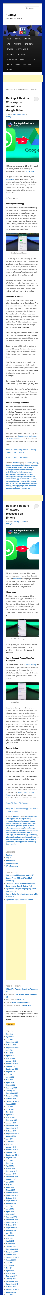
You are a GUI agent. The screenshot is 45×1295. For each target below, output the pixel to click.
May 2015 (9, 1238)
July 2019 (9, 1139)
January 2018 (11, 1174)
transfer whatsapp (18, 472)
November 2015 (12, 1222)
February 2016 (11, 1217)
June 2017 (10, 1182)
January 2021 (11, 1090)
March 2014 (10, 1273)
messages (10, 469)
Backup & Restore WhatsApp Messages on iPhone (17, 511)
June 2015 (10, 1235)
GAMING (10, 49)
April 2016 (10, 1211)
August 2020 (11, 1104)
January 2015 (11, 1246)
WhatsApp (10, 179)
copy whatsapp (28, 467)
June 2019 (10, 1141)
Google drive (29, 171)
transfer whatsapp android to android (19, 473)
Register (9, 855)
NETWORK (21, 54)
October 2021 (11, 1066)
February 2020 (11, 1120)
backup (35, 463)
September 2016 (12, 1200)
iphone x (15, 830)
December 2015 (12, 1219)
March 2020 (10, 1117)
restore (17, 469)
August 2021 (11, 1071)
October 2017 (11, 1179)
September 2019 (12, 1133)
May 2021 (9, 1080)
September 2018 (12, 1155)
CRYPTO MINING (22, 49)
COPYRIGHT (28, 64)
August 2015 (11, 1230)
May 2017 (9, 1184)
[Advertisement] (23, 78)
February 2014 (11, 1276)
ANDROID (27, 39)
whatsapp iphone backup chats (17, 839)
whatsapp (22, 483)
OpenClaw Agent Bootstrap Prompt (19, 899)
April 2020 (10, 1114)
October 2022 (11, 1045)
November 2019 (12, 1128)
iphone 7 (19, 825)
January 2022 (11, 1061)
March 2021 (10, 1085)
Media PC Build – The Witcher (17, 457)
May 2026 (9, 1034)
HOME (9, 39)
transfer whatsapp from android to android (21, 479)
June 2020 (10, 1109)
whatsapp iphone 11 (31, 837)
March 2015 (10, 1243)
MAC (8, 44)
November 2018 (12, 1149)
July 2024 (9, 1039)
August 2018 (11, 1157)
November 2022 (12, 1042)
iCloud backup (31, 664)
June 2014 (10, 1265)
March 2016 (10, 1214)
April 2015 (10, 1241)
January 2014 (11, 1278)
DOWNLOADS (12, 59)
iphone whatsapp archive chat (20, 826)
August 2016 (11, 1203)
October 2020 (11, 1098)
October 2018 (11, 1152)
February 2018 (11, 1171)
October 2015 (11, 1225)
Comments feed (12, 863)
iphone (12, 825)
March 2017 (10, 1190)
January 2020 (11, 1123)
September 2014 (12, 1257)
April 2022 (10, 1055)
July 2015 (9, 1233)
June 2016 (10, 1209)
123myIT (12, 14)
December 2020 (12, 1093)
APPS (22, 59)
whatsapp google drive (20, 485)
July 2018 (9, 1160)
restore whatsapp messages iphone (22, 831)
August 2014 (11, 1260)
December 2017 (12, 1176)
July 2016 (9, 1206)
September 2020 (12, 1101)
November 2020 (12, 1096)
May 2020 (9, 1112)
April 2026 (10, 1037)
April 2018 (10, 1166)
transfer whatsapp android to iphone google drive (20, 475)
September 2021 (12, 1069)
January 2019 (11, 1147)
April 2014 (10, 1270)
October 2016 (11, 1198)
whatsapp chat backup (29, 835)
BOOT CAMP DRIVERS (21, 1002)
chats (20, 467)
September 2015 (12, 1227)
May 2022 (9, 1053)
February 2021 (11, 1088)
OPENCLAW (29, 44)
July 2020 (9, 1106)
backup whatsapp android (15, 465)
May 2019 (9, 1144)
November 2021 (12, 1063)
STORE (9, 69)
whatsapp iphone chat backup (25, 841)
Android (29, 463)
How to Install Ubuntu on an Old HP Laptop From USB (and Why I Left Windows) (20, 878)
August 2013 (11, 1292)
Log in (8, 857)
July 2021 (9, 1074)
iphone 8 (26, 825)
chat (16, 467)
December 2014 (12, 1249)
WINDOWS (17, 44)
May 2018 (9, 1163)
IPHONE (18, 39)
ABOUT (9, 64)
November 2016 (12, 1195)
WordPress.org (12, 866)
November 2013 (12, 1284)
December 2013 (12, 1281)
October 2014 (11, 1254)
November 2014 (12, 1252)
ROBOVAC (10, 54)
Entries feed (10, 860)
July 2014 (9, 1262)
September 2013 (12, 1289)
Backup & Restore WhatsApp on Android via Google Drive (17, 104)
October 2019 (11, 1131)
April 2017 (10, 1187)
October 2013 (11, 1286)
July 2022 (9, 1050)
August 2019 (11, 1136)
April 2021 (10, 1082)
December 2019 (12, 1125)
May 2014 (9, 1268)
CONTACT (31, 59)
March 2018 (10, 1168)
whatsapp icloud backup (14, 837)
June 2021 (10, 1077)
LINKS (18, 64)
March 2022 (10, 1058)
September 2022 (12, 1047)
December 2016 (12, 1192)
